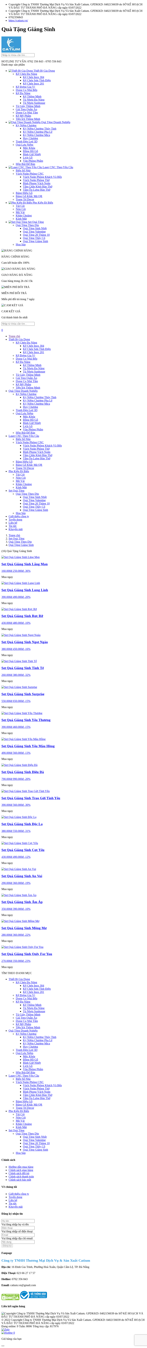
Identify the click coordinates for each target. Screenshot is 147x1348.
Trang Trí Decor (25, 199)
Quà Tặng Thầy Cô (34, 238)
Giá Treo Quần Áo (26, 109)
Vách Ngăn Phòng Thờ (36, 180)
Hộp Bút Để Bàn (25, 164)
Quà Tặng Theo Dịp (27, 225)
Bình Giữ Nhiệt (32, 154)
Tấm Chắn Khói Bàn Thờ (37, 186)
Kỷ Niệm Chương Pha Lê (37, 131)
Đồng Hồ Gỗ (30, 151)
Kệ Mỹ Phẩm (23, 115)
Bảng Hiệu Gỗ (24, 192)
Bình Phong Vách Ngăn (36, 183)
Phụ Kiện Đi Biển (42, 202)
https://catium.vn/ (18, 20)
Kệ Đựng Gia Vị (25, 86)
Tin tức (13, 526)
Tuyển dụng (15, 519)
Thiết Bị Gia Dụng (44, 70)
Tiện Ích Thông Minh (28, 118)
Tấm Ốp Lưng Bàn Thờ (36, 189)
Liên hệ (13, 522)
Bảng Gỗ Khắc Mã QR (29, 196)
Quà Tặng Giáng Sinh (35, 241)
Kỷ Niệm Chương (26, 125)
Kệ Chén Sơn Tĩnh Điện (37, 80)
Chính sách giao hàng (21, 1170)
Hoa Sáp (21, 244)
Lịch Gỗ (27, 157)
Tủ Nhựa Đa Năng (33, 99)
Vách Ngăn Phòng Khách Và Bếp (42, 176)
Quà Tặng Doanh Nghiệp (55, 122)
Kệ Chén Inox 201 (33, 83)
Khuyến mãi (16, 529)
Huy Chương (30, 138)
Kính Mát (21, 218)
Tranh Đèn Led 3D (26, 141)
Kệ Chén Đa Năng (26, 73)
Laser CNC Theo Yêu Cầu (57, 167)
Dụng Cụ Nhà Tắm (27, 112)
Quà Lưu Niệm (24, 144)
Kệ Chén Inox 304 (33, 77)
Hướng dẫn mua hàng (21, 1166)
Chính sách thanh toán (21, 1176)
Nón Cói (21, 209)
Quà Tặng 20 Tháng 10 (36, 234)
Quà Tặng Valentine (34, 231)
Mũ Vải (20, 212)
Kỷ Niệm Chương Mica (36, 135)
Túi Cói (20, 205)
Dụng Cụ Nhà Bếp (26, 90)
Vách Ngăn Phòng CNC (30, 173)
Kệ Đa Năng (23, 93)
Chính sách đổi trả (19, 1173)
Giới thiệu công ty (19, 516)
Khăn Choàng (24, 215)
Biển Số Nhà (23, 170)
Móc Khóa (29, 147)
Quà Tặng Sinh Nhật (35, 228)
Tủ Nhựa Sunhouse (34, 102)
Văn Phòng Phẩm (33, 160)
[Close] (2, 1345)
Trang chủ (14, 336)
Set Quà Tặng (35, 221)
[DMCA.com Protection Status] (10, 1299)
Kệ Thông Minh (32, 96)
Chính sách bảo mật (20, 1179)
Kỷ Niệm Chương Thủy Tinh (39, 128)
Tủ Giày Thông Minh (28, 106)
